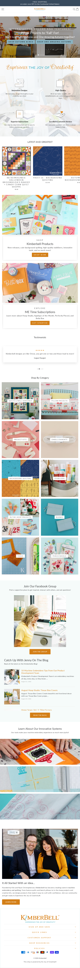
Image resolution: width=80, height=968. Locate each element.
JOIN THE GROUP (40, 652)
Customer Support (39, 938)
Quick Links (39, 932)
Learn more (40, 755)
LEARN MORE (10, 902)
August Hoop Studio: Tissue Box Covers (39, 690)
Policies (39, 948)
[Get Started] (40, 296)
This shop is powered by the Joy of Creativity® (40, 962)
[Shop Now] (40, 228)
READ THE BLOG (40, 715)
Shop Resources (39, 943)
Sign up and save (39, 927)
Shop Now (40, 44)
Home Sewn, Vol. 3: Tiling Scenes (36, 710)
